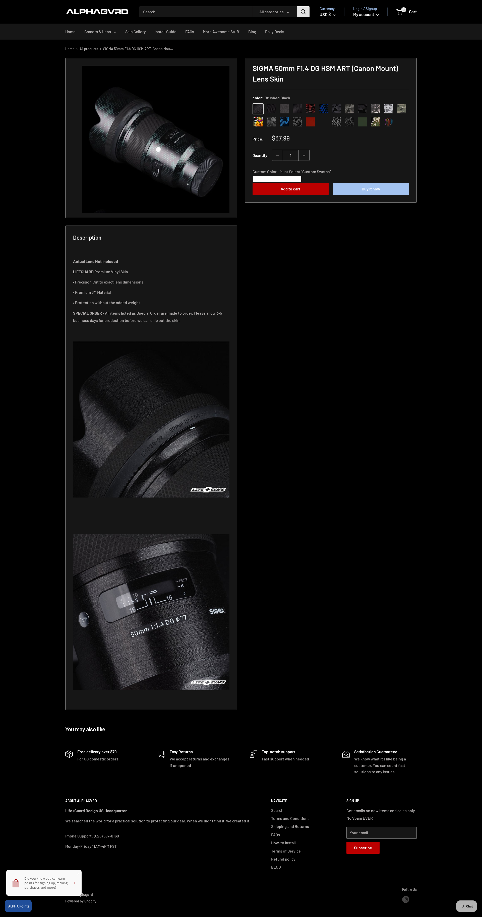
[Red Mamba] (310, 108)
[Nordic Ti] (349, 108)
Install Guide (165, 31)
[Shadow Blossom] (297, 121)
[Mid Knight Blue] (284, 121)
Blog (252, 31)
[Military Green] (362, 121)
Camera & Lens (97, 31)
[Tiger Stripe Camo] (375, 121)
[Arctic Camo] (388, 108)
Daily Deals (274, 31)
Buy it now (371, 188)
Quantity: (261, 155)
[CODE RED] (310, 121)
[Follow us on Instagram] (405, 899)
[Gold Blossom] (323, 121)
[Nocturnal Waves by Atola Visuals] (349, 121)
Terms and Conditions (290, 818)
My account (364, 14)
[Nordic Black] (336, 108)
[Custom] (388, 121)
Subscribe (363, 847)
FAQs (189, 31)
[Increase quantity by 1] (304, 155)
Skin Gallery (135, 31)
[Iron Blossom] (336, 121)
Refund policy (283, 859)
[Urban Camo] (401, 108)
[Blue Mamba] (323, 108)
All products (89, 49)
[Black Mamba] (297, 108)
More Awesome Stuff (221, 31)
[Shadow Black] (362, 108)
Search (277, 810)
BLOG (276, 867)
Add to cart (290, 188)
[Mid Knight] (271, 121)
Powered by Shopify (80, 901)
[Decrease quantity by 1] (277, 155)
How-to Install (283, 842)
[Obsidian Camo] (375, 108)
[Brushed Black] (258, 108)
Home (70, 31)
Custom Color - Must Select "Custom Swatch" (292, 171)
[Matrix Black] (271, 108)
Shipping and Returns (290, 826)
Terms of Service (286, 851)
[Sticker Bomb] (258, 121)
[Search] (303, 11)
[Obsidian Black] (284, 108)
